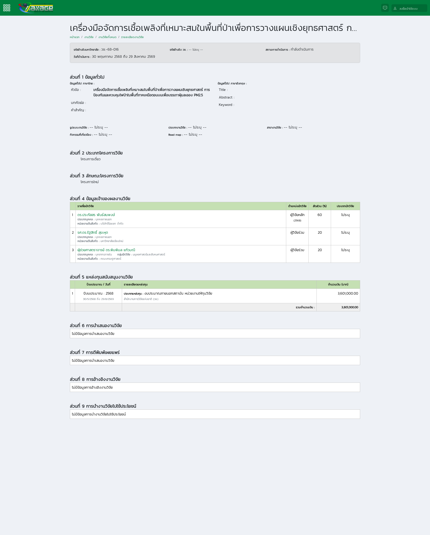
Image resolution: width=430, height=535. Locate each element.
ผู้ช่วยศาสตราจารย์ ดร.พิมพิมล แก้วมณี (106, 250)
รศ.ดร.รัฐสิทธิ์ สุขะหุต (92, 232)
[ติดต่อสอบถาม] (386, 8)
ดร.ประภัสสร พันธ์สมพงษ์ (96, 214)
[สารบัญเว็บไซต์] (6, 7)
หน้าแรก (75, 37)
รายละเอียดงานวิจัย (132, 37)
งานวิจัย (89, 37)
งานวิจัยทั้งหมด (107, 37)
